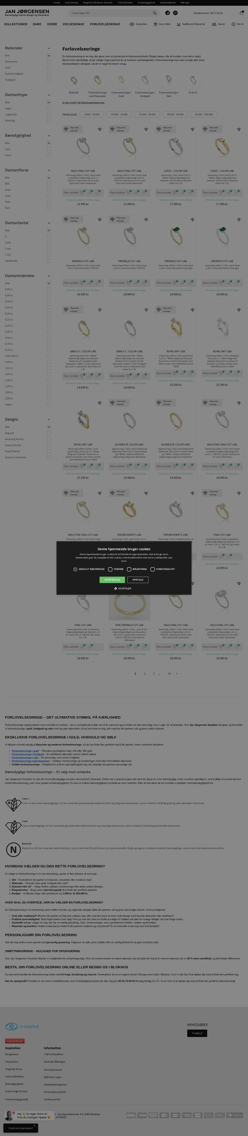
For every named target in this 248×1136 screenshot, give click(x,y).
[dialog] (124, 568)
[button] (124, 589)
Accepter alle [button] (112, 579)
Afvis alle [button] (138, 579)
